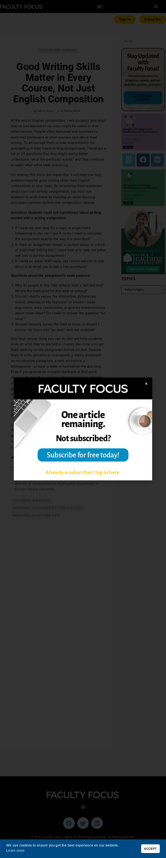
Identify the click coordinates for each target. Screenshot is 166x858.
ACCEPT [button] (150, 848)
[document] (83, 429)
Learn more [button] (15, 850)
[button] (146, 383)
